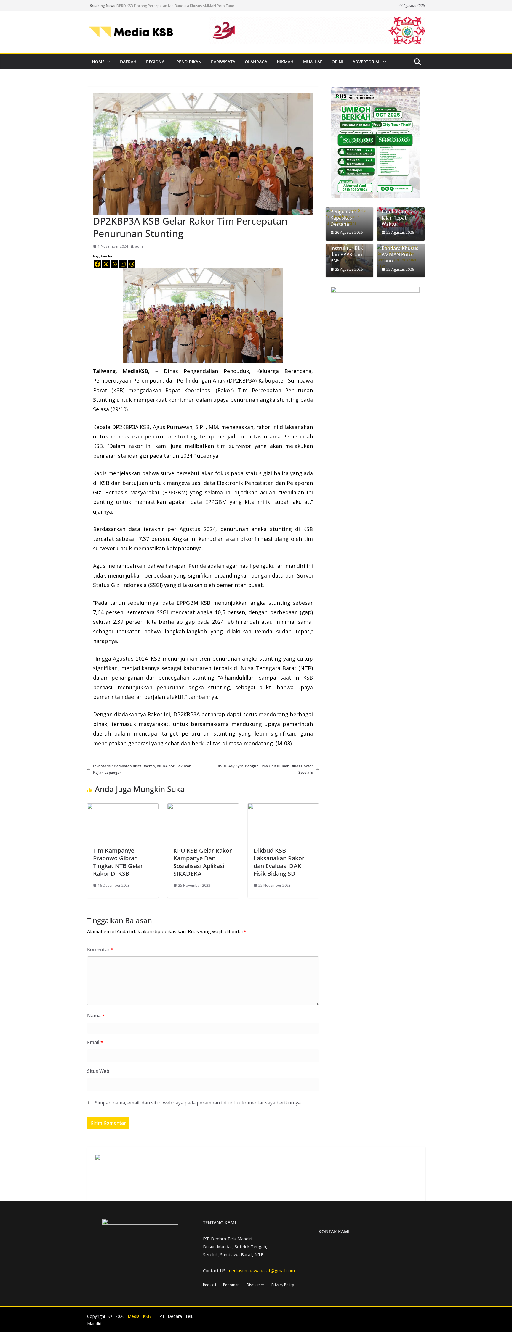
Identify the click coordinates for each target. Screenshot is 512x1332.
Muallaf (312, 61)
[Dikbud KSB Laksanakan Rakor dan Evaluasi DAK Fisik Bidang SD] (283, 806)
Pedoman (231, 1284)
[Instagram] (123, 264)
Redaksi (209, 1284)
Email (95, 1042)
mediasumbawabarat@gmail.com (261, 1270)
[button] (108, 62)
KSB (118, 390)
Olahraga (256, 61)
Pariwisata (223, 61)
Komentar (100, 949)
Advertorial (366, 61)
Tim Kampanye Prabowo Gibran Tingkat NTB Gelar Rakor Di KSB (118, 862)
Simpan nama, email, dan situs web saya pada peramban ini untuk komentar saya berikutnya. (198, 1102)
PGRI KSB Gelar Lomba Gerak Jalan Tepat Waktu (399, 214)
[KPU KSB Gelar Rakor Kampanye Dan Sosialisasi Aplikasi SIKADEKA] (203, 806)
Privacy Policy (282, 1284)
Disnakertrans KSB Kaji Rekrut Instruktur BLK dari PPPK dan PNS (347, 248)
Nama (96, 1015)
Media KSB (139, 1316)
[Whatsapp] (114, 264)
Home (98, 61)
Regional (156, 61)
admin (140, 246)
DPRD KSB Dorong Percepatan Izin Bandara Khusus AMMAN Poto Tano (175, 5)
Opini (337, 61)
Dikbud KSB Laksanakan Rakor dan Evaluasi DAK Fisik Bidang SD (279, 862)
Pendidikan (188, 61)
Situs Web (98, 1071)
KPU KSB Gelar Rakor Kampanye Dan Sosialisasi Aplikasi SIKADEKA (202, 862)
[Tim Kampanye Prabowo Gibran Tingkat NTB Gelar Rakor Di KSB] (123, 806)
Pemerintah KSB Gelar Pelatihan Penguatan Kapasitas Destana (348, 211)
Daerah (128, 61)
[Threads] (131, 264)
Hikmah (285, 61)
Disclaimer (255, 1284)
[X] (106, 264)
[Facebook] (97, 264)
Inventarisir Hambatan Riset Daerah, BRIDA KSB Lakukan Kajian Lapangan (142, 769)
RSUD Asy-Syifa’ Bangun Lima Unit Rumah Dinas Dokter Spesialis (265, 769)
